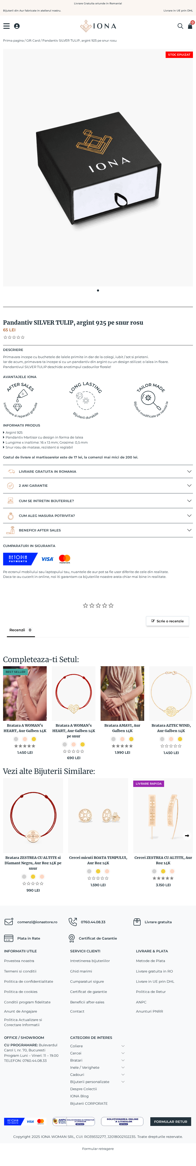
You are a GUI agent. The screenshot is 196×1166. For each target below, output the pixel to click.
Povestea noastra (19, 961)
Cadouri (77, 1074)
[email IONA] (8, 922)
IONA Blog (79, 1096)
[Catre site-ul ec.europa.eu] (122, 1121)
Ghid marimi (81, 971)
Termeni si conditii (20, 971)
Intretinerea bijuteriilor (90, 961)
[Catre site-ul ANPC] (74, 1121)
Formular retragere (98, 1149)
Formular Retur (170, 1122)
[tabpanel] (98, 167)
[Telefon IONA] (73, 922)
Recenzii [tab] (17, 630)
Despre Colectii (83, 1089)
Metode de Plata (150, 961)
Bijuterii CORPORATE (89, 1103)
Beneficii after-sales (87, 1002)
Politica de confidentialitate (28, 981)
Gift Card (33, 40)
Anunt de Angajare (20, 1011)
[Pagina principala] (98, 26)
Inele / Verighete (84, 1067)
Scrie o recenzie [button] (170, 621)
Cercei (75, 1053)
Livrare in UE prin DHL (155, 981)
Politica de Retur (151, 992)
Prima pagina (13, 40)
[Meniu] (6, 26)
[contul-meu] (17, 26)
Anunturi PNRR (149, 1011)
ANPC (141, 1002)
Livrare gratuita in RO (154, 971)
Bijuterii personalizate (89, 1081)
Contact (77, 1011)
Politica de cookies (21, 992)
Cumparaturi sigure (87, 981)
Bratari (76, 1060)
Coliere (76, 1046)
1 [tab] (98, 290)
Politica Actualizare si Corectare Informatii (23, 1022)
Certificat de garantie (88, 992)
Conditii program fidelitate (27, 1002)
